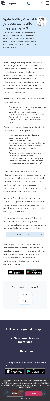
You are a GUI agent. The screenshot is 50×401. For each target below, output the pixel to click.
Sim (25, 294)
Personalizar (25, 399)
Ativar (33, 394)
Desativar (15, 394)
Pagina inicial (12, 4)
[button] (43, 3)
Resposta (37, 62)
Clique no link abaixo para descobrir (34, 386)
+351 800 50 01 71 (28, 2)
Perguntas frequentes (21, 62)
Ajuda (6, 62)
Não (25, 301)
